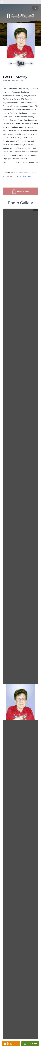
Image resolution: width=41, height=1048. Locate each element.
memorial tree (29, 172)
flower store (27, 176)
